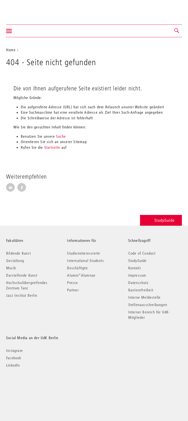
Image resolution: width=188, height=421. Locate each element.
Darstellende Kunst (21, 275)
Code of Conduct (142, 253)
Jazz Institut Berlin (21, 295)
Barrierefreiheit (140, 289)
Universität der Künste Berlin (25, 9)
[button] (177, 31)
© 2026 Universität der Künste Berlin (31, 386)
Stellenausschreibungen (147, 304)
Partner (73, 289)
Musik (11, 267)
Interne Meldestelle (144, 297)
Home (11, 49)
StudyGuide (164, 220)
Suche (61, 136)
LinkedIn (13, 365)
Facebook (14, 357)
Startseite (52, 147)
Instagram (14, 350)
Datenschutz (138, 282)
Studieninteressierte (83, 253)
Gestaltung (15, 260)
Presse (72, 282)
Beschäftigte (77, 267)
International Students (85, 260)
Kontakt (134, 267)
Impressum (137, 275)
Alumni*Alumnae (81, 275)
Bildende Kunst (18, 253)
